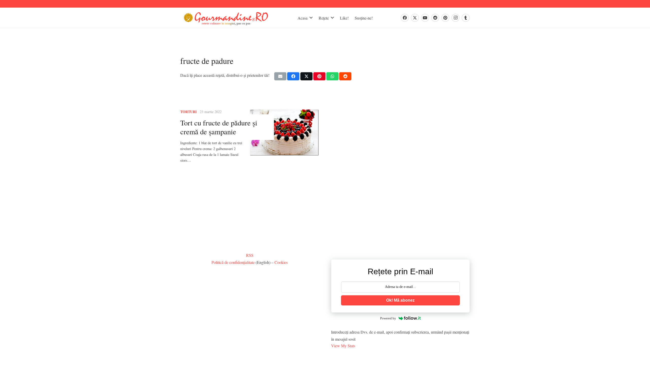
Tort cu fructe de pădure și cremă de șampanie (218, 127)
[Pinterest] (445, 18)
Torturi (188, 111)
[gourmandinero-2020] (226, 18)
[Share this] (293, 76)
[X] (415, 18)
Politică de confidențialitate (233, 262)
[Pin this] (319, 76)
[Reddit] (435, 18)
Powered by (388, 318)
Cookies (281, 262)
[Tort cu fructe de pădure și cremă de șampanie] (284, 132)
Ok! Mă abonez (400, 300)
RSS (249, 255)
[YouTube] (425, 18)
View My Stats (343, 345)
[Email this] (280, 76)
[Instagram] (455, 18)
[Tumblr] (466, 18)
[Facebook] (405, 18)
